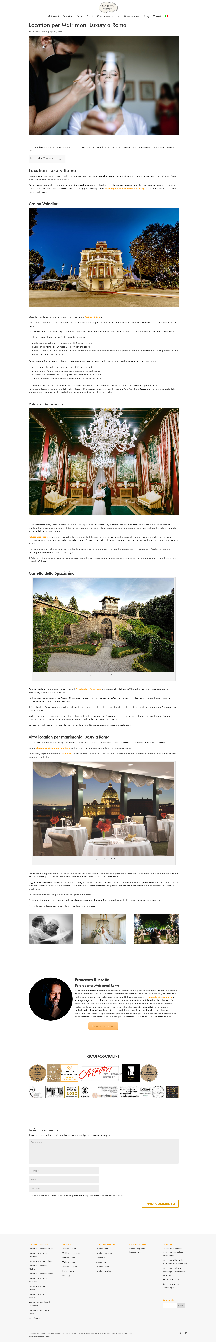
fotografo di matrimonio (160, 997)
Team (79, 16)
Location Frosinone (104, 1253)
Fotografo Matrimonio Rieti (40, 1261)
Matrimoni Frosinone (71, 1253)
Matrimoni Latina (69, 1257)
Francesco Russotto (39, 31)
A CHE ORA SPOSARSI (172, 1279)
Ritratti (89, 16)
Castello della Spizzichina (88, 689)
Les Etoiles (66, 753)
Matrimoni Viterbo (69, 1266)
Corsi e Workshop (107, 16)
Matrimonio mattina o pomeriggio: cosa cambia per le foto (174, 1271)
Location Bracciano (104, 1271)
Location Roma (102, 1248)
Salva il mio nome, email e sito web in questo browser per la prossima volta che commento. (78, 1195)
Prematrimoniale (69, 1271)
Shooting (66, 1275)
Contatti (157, 16)
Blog (146, 16)
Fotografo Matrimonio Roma (41, 1248)
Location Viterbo (102, 1266)
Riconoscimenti (132, 16)
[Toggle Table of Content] (59, 158)
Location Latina (102, 1257)
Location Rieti (101, 1262)
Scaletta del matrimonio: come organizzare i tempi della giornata (173, 1252)
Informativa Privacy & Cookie (39, 1336)
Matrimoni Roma (69, 1248)
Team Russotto (35, 1318)
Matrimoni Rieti (68, 1262)
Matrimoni (53, 16)
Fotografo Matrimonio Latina (41, 1273)
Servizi (66, 16)
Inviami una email (103, 1026)
